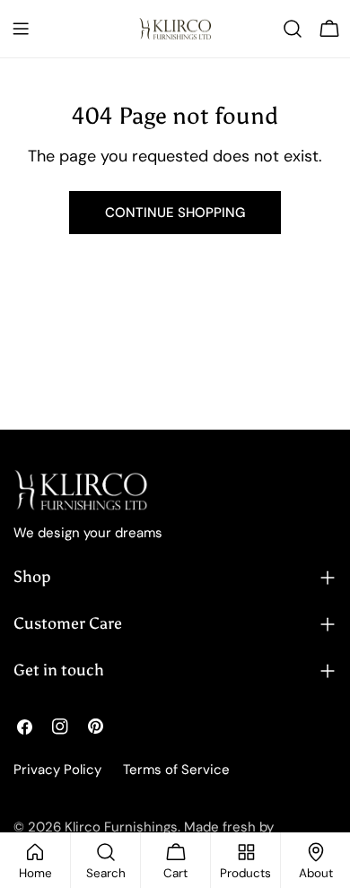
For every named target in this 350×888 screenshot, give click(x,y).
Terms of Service (176, 770)
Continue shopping (175, 213)
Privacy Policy (57, 770)
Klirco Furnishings (121, 827)
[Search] (293, 29)
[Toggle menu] (21, 29)
